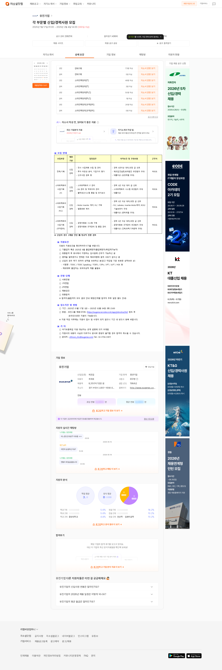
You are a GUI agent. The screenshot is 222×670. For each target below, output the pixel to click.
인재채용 (24, 655)
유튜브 (95, 636)
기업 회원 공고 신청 (177, 63)
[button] (82, 134)
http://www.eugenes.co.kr (143, 388)
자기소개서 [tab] (48, 54)
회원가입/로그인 (189, 4)
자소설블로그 (52, 636)
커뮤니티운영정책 (72, 655)
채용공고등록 (41, 641)
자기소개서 (49, 3)
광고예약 (55, 641)
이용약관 (36, 655)
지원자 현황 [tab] (174, 54)
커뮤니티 (91, 3)
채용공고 (34, 3)
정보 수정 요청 (149, 419)
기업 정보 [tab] (111, 54)
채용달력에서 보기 (40, 85)
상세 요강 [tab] (79, 54)
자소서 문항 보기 (148, 68)
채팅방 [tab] (142, 54)
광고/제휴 (66, 641)
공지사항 (39, 636)
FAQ (86, 655)
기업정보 (64, 3)
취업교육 (77, 3)
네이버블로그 (68, 636)
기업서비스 (204, 3)
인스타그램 (83, 636)
